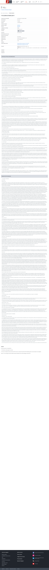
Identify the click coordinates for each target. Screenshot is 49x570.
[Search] (39, 2)
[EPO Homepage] (9, 1)
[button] (24, 56)
